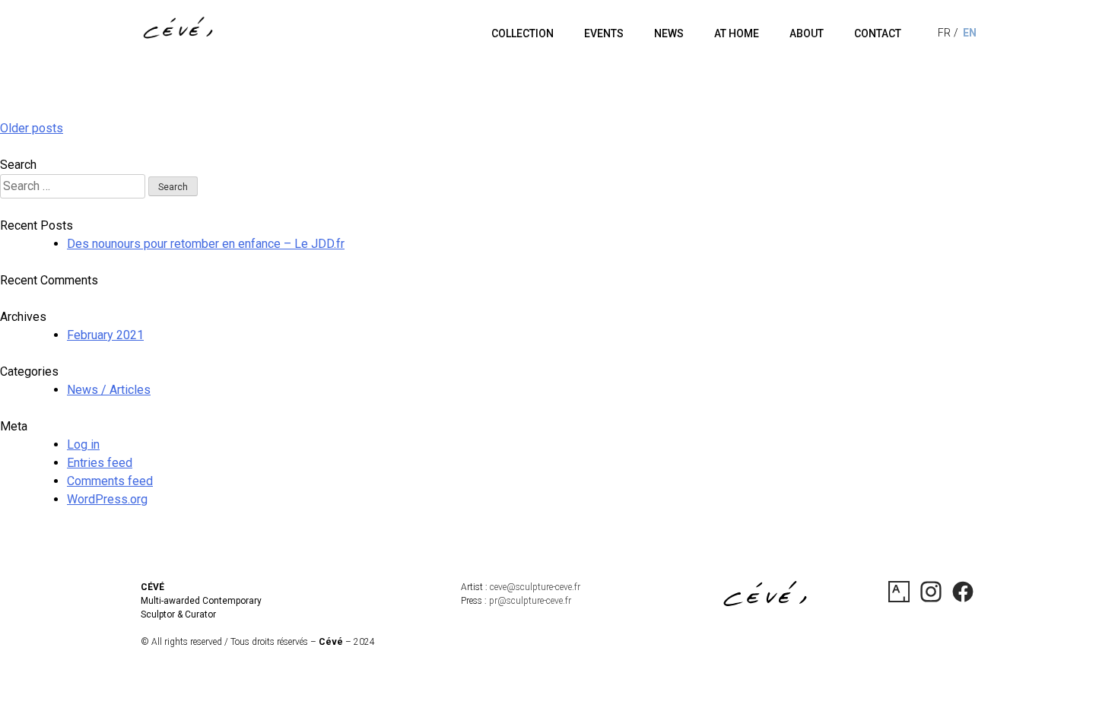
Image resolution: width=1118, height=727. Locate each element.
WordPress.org (107, 499)
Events (604, 33)
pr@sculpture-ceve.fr (530, 600)
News (669, 33)
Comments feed (110, 481)
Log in (83, 444)
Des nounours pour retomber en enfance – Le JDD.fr (206, 244)
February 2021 (105, 335)
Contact (877, 33)
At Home (736, 33)
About (806, 33)
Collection (522, 33)
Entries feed (99, 463)
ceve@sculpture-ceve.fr (535, 587)
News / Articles (109, 390)
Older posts (31, 128)
